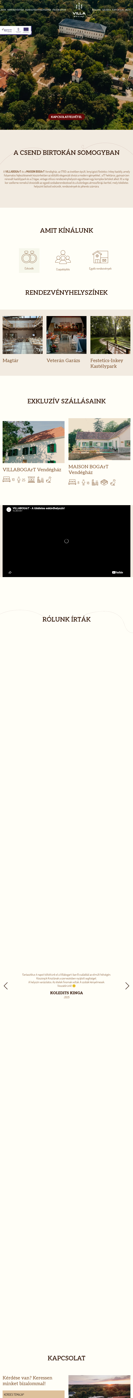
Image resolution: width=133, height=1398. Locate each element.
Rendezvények (15, 10)
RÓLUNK (96, 10)
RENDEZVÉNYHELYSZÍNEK (38, 10)
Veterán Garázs (63, 361)
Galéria (106, 10)
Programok (59, 10)
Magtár (10, 361)
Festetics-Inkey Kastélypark (106, 363)
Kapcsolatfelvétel (66, 117)
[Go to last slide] (6, 986)
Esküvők (29, 268)
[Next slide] (127, 986)
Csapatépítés (63, 269)
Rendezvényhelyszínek (66, 293)
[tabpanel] (66, 332)
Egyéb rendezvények (100, 268)
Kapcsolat (118, 10)
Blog (128, 10)
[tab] (29, 260)
